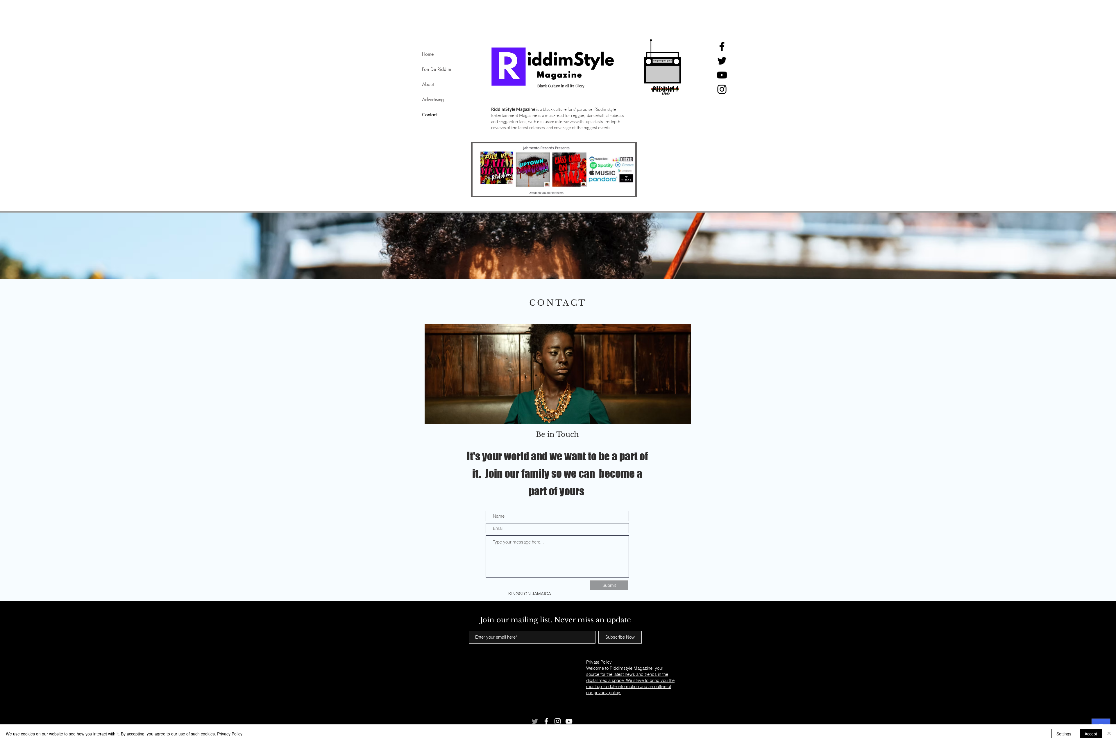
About (428, 84)
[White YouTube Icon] (569, 721)
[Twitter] (722, 61)
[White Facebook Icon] (546, 721)
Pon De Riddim (436, 69)
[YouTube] (722, 75)
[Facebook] (722, 46)
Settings (1063, 734)
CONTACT (557, 303)
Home (428, 54)
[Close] (1109, 733)
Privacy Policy (229, 734)
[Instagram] (722, 89)
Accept (1091, 734)
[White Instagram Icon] (557, 721)
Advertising (433, 100)
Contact (429, 115)
